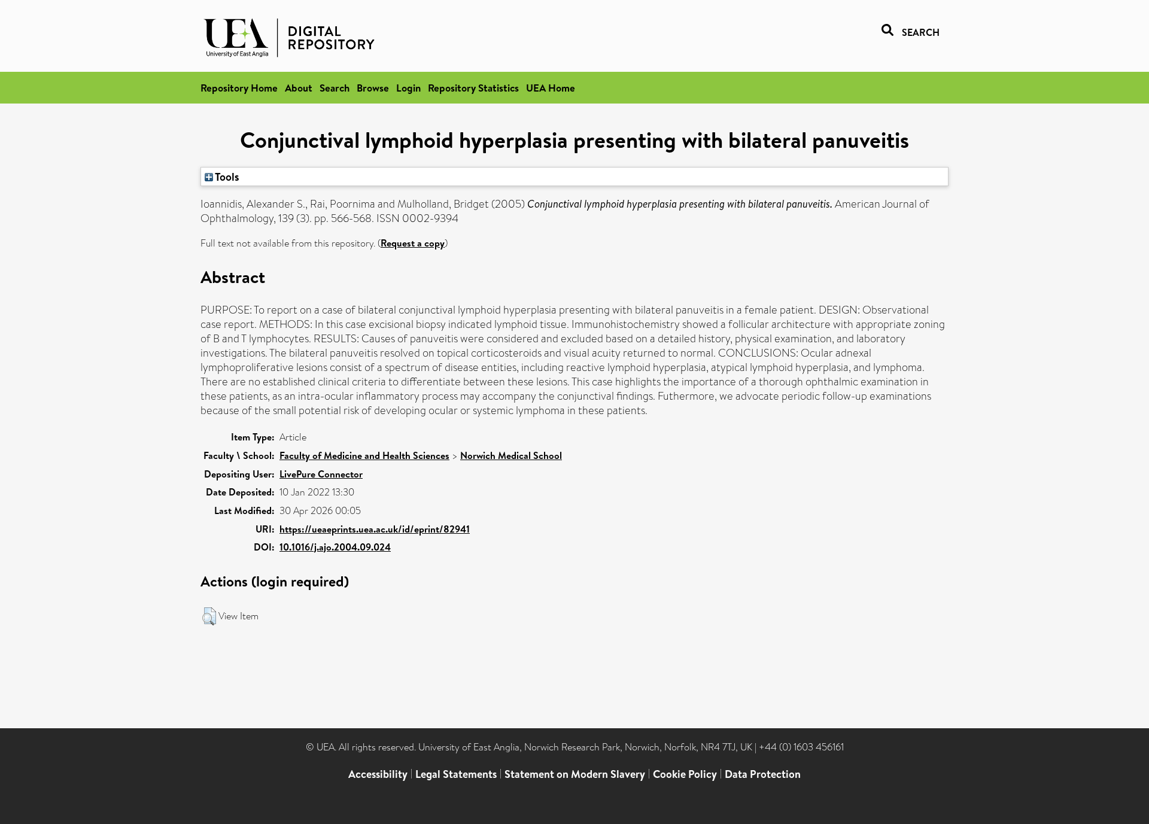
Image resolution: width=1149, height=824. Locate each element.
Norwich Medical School (511, 455)
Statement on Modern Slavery (574, 774)
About (298, 88)
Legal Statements (456, 774)
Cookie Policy (685, 774)
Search (334, 88)
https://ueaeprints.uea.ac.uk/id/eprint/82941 (374, 529)
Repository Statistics (473, 88)
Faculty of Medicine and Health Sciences (364, 455)
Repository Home (239, 88)
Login (408, 88)
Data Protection (763, 774)
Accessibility (378, 774)
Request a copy (413, 243)
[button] (209, 616)
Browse (373, 88)
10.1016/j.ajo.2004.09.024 (335, 547)
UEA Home (550, 88)
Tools (226, 176)
